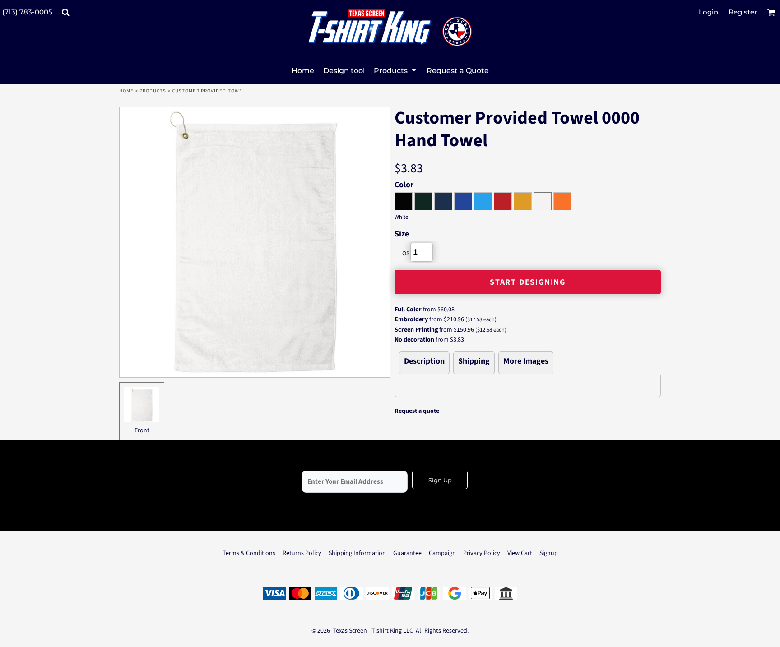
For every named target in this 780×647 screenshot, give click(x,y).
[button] (65, 12)
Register (743, 12)
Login (708, 12)
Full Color (408, 309)
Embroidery (411, 319)
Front (142, 430)
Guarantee (407, 553)
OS (405, 253)
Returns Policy (302, 553)
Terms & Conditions (249, 553)
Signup (548, 553)
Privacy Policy (481, 553)
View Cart (519, 553)
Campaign (442, 553)
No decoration (414, 339)
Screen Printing (416, 329)
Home (126, 91)
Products (153, 91)
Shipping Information (357, 553)
